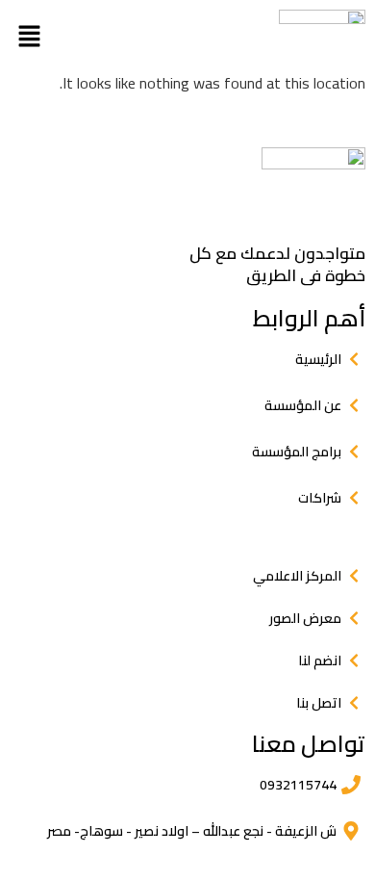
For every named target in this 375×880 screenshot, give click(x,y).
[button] (29, 35)
